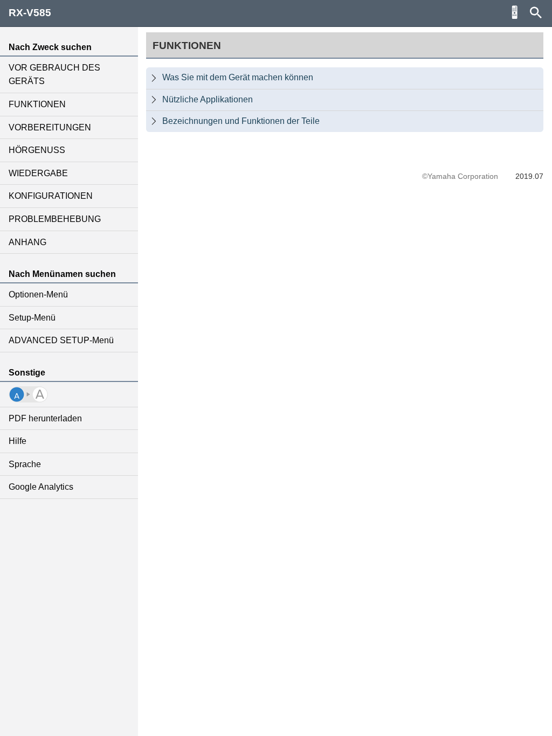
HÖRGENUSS (37, 150)
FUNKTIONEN (37, 104)
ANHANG (27, 242)
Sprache (25, 464)
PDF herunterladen (45, 418)
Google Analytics (41, 486)
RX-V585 (30, 12)
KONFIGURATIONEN (51, 195)
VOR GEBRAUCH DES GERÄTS (54, 74)
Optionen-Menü (38, 294)
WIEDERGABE (38, 173)
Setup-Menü (32, 317)
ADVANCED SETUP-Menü (61, 340)
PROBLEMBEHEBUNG (55, 219)
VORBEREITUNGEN (50, 127)
